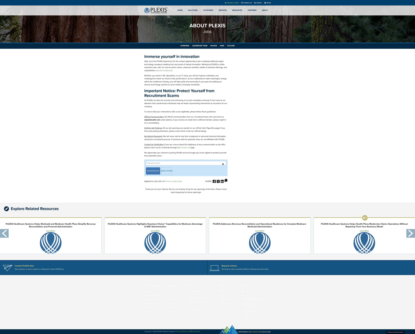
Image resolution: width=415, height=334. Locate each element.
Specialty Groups (172, 311)
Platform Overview (151, 299)
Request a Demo (226, 307)
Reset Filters (166, 171)
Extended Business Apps (197, 298)
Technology (192, 306)
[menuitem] (255, 291)
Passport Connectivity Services (199, 302)
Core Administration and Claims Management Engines (199, 292)
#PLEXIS (213, 46)
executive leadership (163, 70)
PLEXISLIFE (224, 291)
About (265, 10)
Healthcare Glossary (227, 299)
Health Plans (170, 291)
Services (223, 10)
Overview (184, 46)
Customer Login (226, 303)
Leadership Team (199, 46)
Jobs (222, 46)
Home (180, 10)
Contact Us (185, 147)
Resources (237, 10)
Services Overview (151, 303)
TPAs (168, 295)
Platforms (208, 10)
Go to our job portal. (173, 181)
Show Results (153, 171)
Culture (231, 46)
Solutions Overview (151, 295)
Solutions (193, 10)
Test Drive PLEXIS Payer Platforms (200, 310)
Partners (252, 10)
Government (170, 299)
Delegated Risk (171, 307)
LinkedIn (247, 295)
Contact (247, 291)
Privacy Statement (182, 331)
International (170, 303)
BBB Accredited (194, 331)
